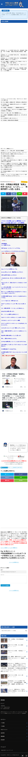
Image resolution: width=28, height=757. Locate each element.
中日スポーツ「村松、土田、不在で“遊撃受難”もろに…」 (12, 112)
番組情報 (2, 736)
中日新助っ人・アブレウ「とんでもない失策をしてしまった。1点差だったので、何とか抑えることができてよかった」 (14, 175)
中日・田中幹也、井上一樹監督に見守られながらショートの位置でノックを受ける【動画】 (14, 105)
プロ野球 (2, 726)
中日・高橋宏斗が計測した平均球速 (7, 155)
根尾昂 (15, 467)
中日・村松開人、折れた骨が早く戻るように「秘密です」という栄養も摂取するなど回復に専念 (14, 161)
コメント (2, 574)
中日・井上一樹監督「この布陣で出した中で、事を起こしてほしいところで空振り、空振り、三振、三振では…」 (14, 62)
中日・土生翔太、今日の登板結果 (16, 640)
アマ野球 (2, 722)
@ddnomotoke (6, 708)
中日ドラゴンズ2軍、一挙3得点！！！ (17, 651)
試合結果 (2, 739)
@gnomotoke (7, 707)
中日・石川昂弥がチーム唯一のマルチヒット (9, 118)
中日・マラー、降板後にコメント (7, 148)
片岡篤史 (20, 467)
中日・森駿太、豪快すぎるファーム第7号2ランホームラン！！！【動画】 (17, 658)
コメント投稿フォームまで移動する (9, 547)
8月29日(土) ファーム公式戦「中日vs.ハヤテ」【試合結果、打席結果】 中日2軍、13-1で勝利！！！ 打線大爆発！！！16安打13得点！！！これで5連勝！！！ (14, 69)
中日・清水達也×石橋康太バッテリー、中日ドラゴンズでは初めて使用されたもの (14, 172)
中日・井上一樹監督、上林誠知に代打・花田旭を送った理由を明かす (14, 102)
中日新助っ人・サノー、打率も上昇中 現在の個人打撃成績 (12, 150)
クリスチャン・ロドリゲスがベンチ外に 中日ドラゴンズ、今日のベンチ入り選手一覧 (14, 99)
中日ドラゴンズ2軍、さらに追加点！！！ (15, 645)
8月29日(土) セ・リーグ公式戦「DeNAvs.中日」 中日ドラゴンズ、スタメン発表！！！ (14, 65)
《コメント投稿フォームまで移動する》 (14, 463)
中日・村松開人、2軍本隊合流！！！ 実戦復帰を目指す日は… (13, 107)
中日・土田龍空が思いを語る (6, 169)
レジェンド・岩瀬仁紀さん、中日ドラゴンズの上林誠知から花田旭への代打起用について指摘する (14, 110)
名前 (2, 569)
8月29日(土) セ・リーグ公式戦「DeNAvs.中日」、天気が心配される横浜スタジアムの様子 (14, 55)
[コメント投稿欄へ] (22, 756)
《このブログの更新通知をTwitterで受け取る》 (14, 462)
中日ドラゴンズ (4, 467)
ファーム (10, 467)
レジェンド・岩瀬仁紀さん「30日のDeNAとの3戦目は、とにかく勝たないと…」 (17, 691)
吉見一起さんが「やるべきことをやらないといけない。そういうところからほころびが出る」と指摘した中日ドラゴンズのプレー (14, 153)
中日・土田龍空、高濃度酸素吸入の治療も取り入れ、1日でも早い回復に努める (14, 115)
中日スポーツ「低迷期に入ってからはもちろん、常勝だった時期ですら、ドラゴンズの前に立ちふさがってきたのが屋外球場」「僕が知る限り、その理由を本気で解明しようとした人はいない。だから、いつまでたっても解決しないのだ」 (14, 165)
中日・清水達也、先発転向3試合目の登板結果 (9, 120)
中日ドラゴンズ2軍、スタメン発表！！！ (15, 676)
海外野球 (2, 733)
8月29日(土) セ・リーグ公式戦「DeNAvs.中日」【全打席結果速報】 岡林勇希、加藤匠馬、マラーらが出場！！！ (14, 59)
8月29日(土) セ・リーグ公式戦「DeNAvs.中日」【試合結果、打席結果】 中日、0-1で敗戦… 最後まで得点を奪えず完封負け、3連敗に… (14, 51)
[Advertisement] (14, 504)
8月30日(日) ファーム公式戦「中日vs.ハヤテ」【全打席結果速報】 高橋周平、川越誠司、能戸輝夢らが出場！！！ (13, 683)
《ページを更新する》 (14, 562)
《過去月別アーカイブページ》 (7, 750)
